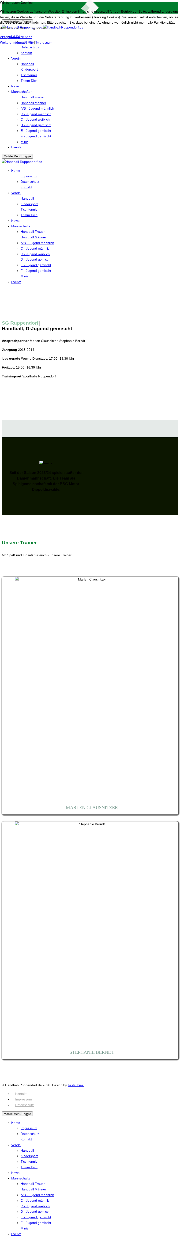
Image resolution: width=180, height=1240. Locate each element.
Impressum (23, 1099)
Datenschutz (24, 1105)
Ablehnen (25, 37)
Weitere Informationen (16, 42)
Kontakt (20, 1094)
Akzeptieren (9, 37)
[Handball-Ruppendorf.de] (22, 162)
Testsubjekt (76, 1085)
